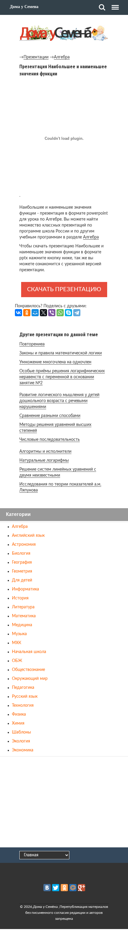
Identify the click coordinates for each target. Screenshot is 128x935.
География (22, 562)
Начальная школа (29, 652)
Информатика (25, 589)
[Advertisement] (64, 802)
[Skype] (68, 312)
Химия (18, 723)
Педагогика (23, 688)
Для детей (22, 580)
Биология (21, 553)
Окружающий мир (30, 679)
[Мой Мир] (35, 312)
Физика (19, 714)
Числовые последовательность (49, 440)
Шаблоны (21, 732)
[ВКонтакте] (18, 312)
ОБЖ (17, 661)
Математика (24, 616)
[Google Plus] (81, 887)
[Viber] (51, 312)
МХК (16, 643)
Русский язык (25, 696)
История (20, 598)
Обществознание (28, 670)
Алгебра (62, 57)
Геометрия (22, 571)
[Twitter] (55, 887)
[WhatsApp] (60, 312)
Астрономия (24, 544)
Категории (18, 514)
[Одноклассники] (26, 312)
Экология (21, 741)
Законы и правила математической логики (60, 353)
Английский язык (28, 536)
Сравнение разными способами (49, 416)
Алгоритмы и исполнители (45, 451)
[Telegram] (76, 312)
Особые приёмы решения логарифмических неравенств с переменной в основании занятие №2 (62, 377)
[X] (43, 312)
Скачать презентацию (64, 289)
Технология (23, 705)
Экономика (22, 750)
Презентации (36, 57)
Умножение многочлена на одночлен (55, 362)
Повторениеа (32, 344)
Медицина (22, 625)
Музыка (19, 634)
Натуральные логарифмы (44, 460)
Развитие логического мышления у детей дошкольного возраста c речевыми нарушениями (59, 401)
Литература (23, 607)
